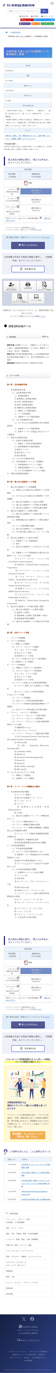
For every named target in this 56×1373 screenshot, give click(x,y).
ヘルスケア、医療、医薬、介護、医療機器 (22, 1239)
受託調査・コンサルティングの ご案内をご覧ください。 (27, 1135)
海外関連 (9, 1294)
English (24, 16)
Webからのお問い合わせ (30, 1340)
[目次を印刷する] (28, 286)
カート (36, 24)
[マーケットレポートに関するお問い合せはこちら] (12, 286)
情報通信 (9, 1271)
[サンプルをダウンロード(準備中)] (20, 298)
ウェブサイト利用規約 (39, 1352)
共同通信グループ (40, 1358)
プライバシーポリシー (18, 1352)
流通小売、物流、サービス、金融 (18, 1245)
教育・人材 (10, 1277)
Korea (36, 16)
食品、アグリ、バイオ (14, 1228)
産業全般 (9, 1288)
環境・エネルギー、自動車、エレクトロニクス (24, 1257)
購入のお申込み (29, 245)
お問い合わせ (48, 24)
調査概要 (28, 337)
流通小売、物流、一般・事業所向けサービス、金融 (23, 136)
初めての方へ (28, 20)
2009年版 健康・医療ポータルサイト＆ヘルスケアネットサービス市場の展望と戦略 (35, 1183)
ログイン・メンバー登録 (45, 20)
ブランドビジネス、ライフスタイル (19, 1251)
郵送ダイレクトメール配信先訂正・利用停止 (29, 1355)
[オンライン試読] (36, 298)
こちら (32, 227)
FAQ (27, 1358)
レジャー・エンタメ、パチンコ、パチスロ (22, 1282)
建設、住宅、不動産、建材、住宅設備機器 (22, 1234)
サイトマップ (48, 16)
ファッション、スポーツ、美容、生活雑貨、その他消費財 (18, 1220)
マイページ (26, 24)
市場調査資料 (15, 32)
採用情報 (29, 1361)
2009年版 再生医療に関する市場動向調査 (35, 1199)
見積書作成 (30, 269)
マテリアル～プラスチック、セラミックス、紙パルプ (17, 1263)
